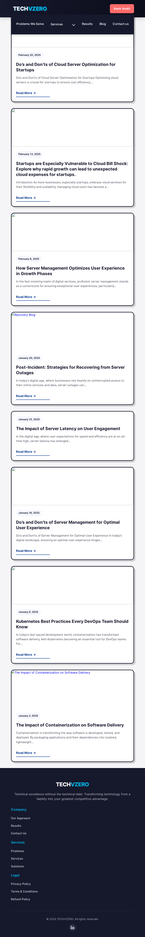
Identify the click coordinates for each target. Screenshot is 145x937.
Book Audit (122, 8)
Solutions (17, 866)
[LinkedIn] (72, 927)
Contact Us (18, 833)
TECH (30, 8)
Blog (102, 24)
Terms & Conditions (24, 891)
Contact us (121, 24)
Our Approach (20, 818)
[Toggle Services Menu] (74, 24)
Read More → (26, 93)
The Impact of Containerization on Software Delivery (70, 724)
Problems (17, 851)
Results (87, 24)
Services (57, 24)
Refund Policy (20, 899)
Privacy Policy (21, 884)
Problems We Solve (30, 24)
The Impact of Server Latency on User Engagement (68, 428)
